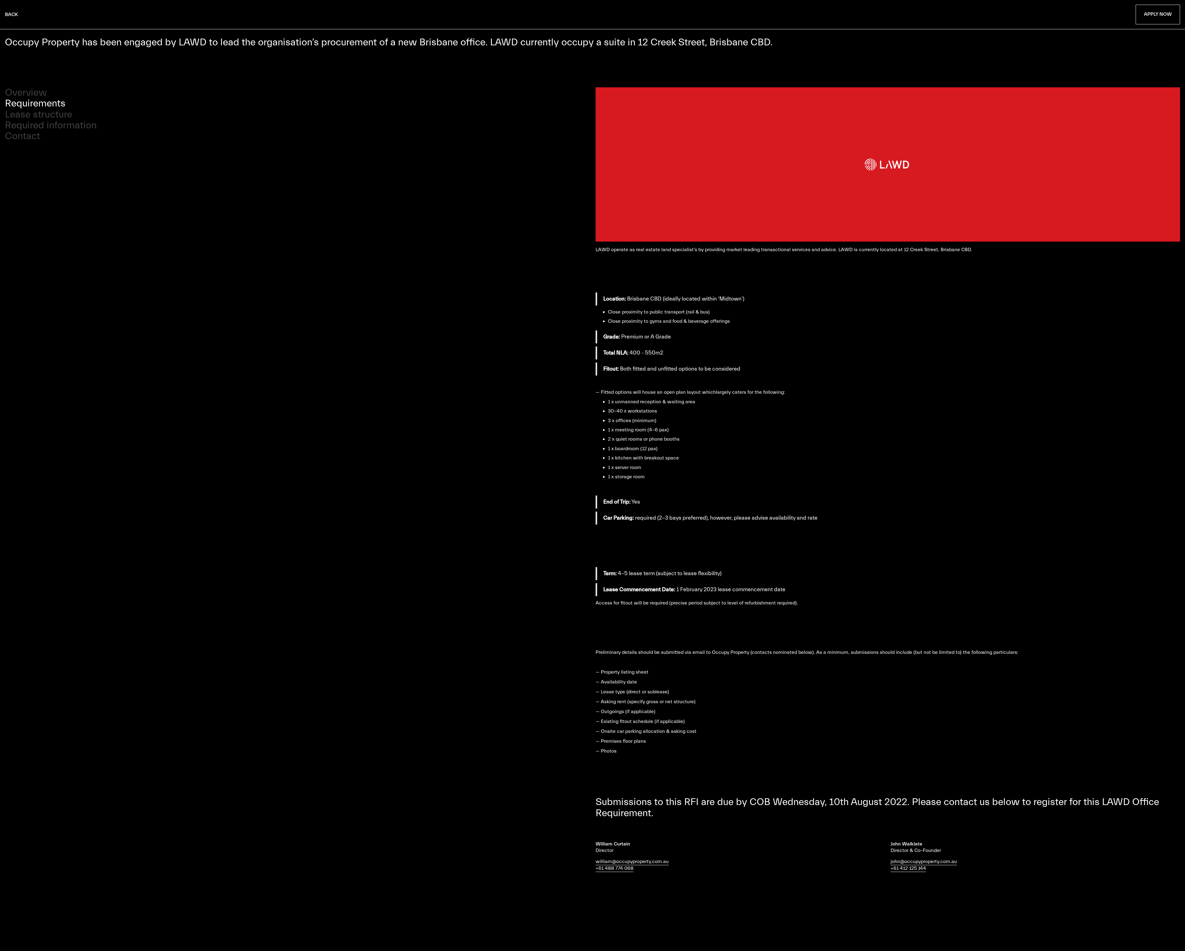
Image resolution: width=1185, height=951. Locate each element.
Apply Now (1158, 14)
